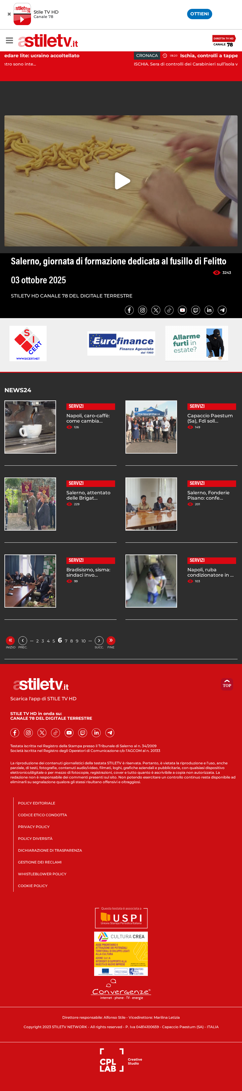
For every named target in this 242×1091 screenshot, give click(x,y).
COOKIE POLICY (33, 886)
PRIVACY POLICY (34, 827)
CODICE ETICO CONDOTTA (42, 815)
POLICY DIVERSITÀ (35, 838)
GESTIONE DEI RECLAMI (40, 862)
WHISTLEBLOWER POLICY (42, 874)
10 (83, 641)
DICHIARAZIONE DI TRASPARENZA (50, 850)
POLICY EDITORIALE (36, 803)
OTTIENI (199, 14)
